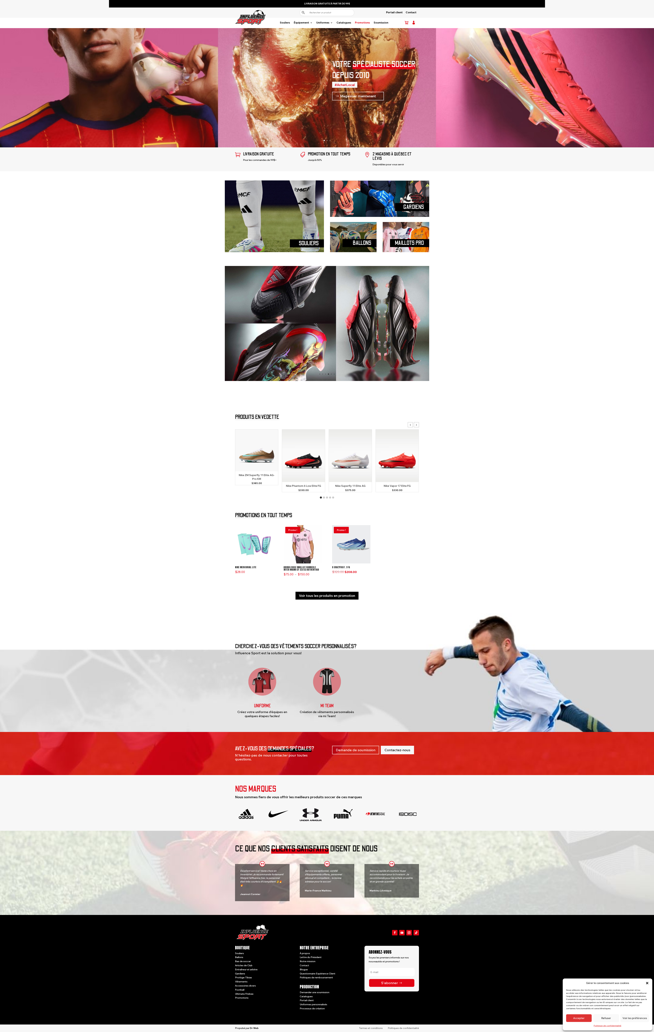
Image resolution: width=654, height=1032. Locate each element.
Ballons (239, 957)
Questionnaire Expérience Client (317, 973)
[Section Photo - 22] (327, 380)
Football (239, 989)
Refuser (606, 1018)
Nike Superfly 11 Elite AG (350, 486)
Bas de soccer (243, 961)
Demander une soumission (314, 992)
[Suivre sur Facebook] (395, 932)
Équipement (301, 22)
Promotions (362, 22)
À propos (305, 953)
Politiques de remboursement (316, 977)
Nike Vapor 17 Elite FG (397, 486)
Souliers (285, 22)
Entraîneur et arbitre (246, 969)
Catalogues (344, 22)
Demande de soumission (355, 750)
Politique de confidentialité (607, 1025)
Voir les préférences (634, 1018)
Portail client (394, 12)
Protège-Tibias (243, 977)
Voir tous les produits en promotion (327, 596)
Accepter (579, 1018)
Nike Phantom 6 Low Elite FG (303, 486)
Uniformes (322, 22)
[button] (647, 983)
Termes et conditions (371, 1028)
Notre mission (307, 961)
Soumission (381, 22)
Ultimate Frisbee (244, 993)
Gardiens (240, 973)
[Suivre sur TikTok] (416, 932)
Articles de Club (243, 965)
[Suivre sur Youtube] (402, 932)
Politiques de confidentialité (403, 1028)
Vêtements (241, 981)
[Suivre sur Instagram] (409, 932)
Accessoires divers (245, 985)
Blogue (304, 969)
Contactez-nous (397, 750)
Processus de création (312, 1008)
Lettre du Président (311, 957)
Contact (411, 12)
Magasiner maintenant (358, 96)
